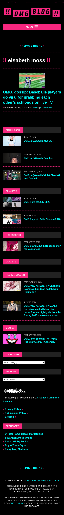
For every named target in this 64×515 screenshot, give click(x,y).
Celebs (35, 108)
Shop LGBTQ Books (16, 441)
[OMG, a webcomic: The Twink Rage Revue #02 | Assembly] (12, 341)
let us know (17, 503)
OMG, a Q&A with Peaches (38, 158)
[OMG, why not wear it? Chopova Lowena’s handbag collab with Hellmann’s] (12, 289)
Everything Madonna (16, 449)
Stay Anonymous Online (18, 438)
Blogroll (9, 417)
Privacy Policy (13, 409)
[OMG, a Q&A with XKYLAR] (12, 144)
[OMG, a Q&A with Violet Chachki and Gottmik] (12, 178)
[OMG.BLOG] (32, 12)
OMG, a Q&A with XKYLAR (39, 141)
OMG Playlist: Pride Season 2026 (42, 219)
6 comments (46, 108)
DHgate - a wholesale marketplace (24, 434)
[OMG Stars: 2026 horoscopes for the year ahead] (12, 249)
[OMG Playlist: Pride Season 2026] (12, 222)
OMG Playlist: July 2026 (37, 202)
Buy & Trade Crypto (16, 445)
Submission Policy (15, 413)
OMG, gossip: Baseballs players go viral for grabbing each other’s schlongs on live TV (32, 97)
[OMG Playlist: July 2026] (12, 205)
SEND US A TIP (52, 480)
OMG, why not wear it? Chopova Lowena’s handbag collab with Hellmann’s (42, 289)
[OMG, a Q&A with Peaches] (12, 161)
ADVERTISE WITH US (36, 480)
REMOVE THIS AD (32, 45)
